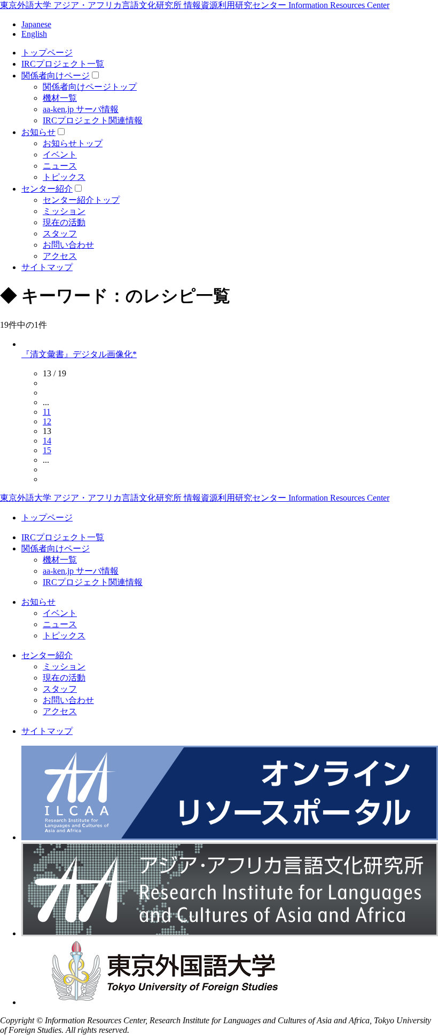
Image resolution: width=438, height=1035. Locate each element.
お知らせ (38, 132)
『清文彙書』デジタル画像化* (79, 354)
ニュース (60, 165)
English (34, 33)
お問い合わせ (68, 244)
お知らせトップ (73, 143)
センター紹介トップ (81, 199)
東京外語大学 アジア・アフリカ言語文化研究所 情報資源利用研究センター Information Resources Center (194, 5)
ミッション (64, 211)
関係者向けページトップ (90, 86)
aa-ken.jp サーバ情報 (81, 109)
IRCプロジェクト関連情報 (93, 120)
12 (47, 421)
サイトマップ (47, 267)
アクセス (60, 255)
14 (47, 440)
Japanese (36, 24)
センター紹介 (47, 188)
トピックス (64, 176)
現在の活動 (64, 222)
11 (47, 411)
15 (47, 450)
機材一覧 (60, 97)
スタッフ (60, 233)
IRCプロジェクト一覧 (62, 63)
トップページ (47, 52)
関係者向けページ (55, 75)
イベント (60, 154)
